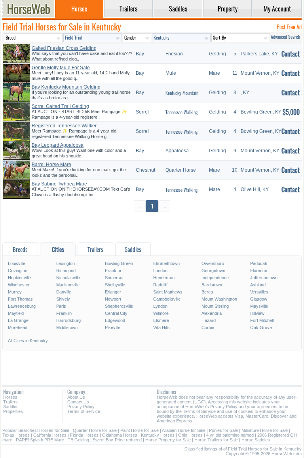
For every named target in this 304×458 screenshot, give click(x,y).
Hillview (257, 313)
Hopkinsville (19, 277)
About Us (76, 397)
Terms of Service (83, 411)
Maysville (259, 306)
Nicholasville (68, 277)
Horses (10, 397)
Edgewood (115, 320)
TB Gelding (78, 439)
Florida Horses (84, 435)
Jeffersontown (263, 277)
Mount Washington (219, 299)
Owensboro (212, 263)
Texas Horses (16, 435)
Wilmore (161, 313)
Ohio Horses (190, 435)
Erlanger (113, 292)
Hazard (208, 320)
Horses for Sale (54, 430)
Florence (258, 270)
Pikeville (112, 327)
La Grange (18, 320)
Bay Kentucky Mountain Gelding (66, 87)
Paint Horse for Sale (139, 430)
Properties (13, 411)
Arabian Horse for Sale (183, 430)
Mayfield (16, 313)
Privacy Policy (81, 406)
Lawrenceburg (22, 306)
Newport (113, 299)
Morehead (17, 327)
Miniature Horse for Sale (264, 430)
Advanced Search (285, 36)
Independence (215, 277)
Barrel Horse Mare (51, 164)
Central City (116, 313)
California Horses (49, 435)
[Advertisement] (152, 227)
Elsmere (161, 320)
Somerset (114, 277)
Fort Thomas (20, 299)
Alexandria (211, 313)
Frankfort (114, 270)
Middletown (67, 327)
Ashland (258, 284)
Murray (15, 292)
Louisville (16, 263)
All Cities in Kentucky (28, 340)
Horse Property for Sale (168, 439)
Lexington (65, 263)
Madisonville (68, 284)
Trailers (10, 401)
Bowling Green (119, 263)
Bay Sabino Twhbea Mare (59, 184)
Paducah (258, 263)
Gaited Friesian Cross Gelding (64, 48)
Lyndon (160, 306)
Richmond (66, 270)
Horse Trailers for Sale (216, 439)
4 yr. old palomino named (230, 435)
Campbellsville (166, 299)
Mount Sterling (215, 306)
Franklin (64, 313)
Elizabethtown (166, 263)
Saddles (11, 406)
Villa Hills (161, 327)
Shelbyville (115, 284)
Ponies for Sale (223, 430)
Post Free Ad (289, 27)
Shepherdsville (119, 306)
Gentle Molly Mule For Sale (61, 67)
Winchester (19, 284)
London (160, 270)
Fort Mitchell (262, 320)
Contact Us (78, 401)
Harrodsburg (68, 320)
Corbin (207, 327)
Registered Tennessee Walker (64, 126)
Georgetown (213, 270)
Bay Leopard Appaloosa (58, 145)
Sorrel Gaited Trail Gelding (60, 106)
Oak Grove (261, 327)
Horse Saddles (255, 439)
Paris (61, 306)
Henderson (164, 277)
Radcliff (160, 284)
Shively (63, 299)
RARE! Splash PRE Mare (40, 439)
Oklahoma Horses (119, 435)
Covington (17, 270)
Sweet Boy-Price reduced (117, 439)
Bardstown (211, 284)
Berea (207, 292)
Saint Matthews (167, 292)
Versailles (259, 292)
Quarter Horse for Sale (95, 430)
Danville (63, 292)
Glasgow (258, 299)
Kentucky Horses (158, 435)
